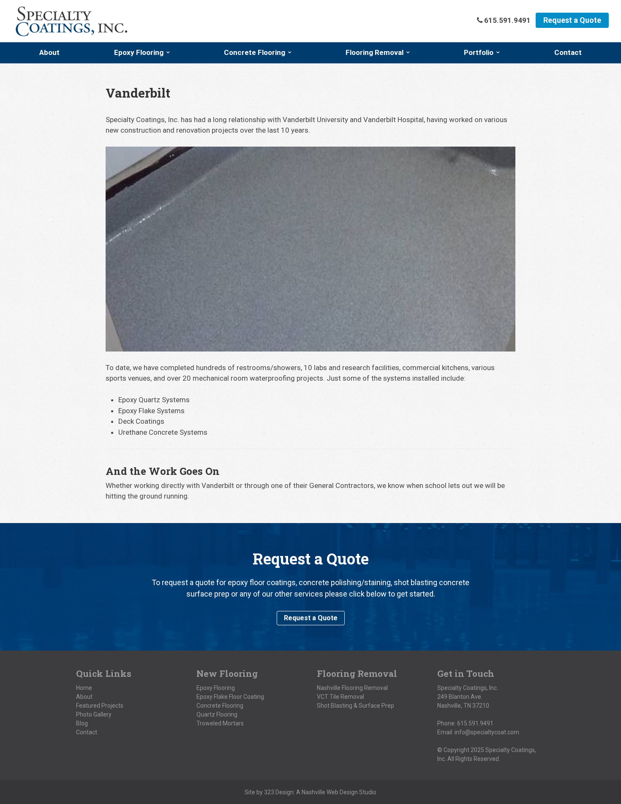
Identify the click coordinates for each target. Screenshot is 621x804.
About (49, 52)
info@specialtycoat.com (487, 732)
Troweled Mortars (220, 723)
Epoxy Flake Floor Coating (230, 696)
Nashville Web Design (330, 792)
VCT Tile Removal (340, 696)
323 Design (279, 792)
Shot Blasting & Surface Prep (355, 705)
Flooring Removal (374, 52)
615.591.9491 (475, 723)
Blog (82, 723)
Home (84, 687)
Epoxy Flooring (138, 52)
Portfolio (478, 52)
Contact (568, 52)
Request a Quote (572, 20)
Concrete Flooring (254, 52)
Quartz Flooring (216, 714)
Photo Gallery (94, 714)
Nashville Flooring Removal (352, 687)
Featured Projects (99, 705)
